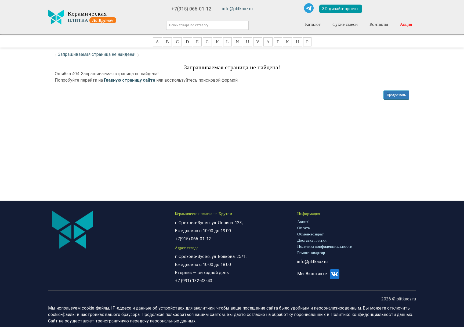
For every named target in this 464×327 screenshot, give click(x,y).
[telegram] (309, 8)
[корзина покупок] (407, 9)
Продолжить (396, 95)
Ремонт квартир (311, 252)
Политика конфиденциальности (324, 246)
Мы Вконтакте (312, 273)
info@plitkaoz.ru (237, 8)
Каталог (313, 24)
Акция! (407, 24)
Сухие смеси (345, 24)
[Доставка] (376, 9)
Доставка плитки (312, 240)
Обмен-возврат (310, 234)
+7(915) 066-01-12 (191, 9)
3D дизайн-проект (340, 8)
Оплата (303, 228)
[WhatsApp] (296, 8)
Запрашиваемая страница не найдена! (97, 54)
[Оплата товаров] (391, 9)
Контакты (378, 24)
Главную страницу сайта (129, 80)
